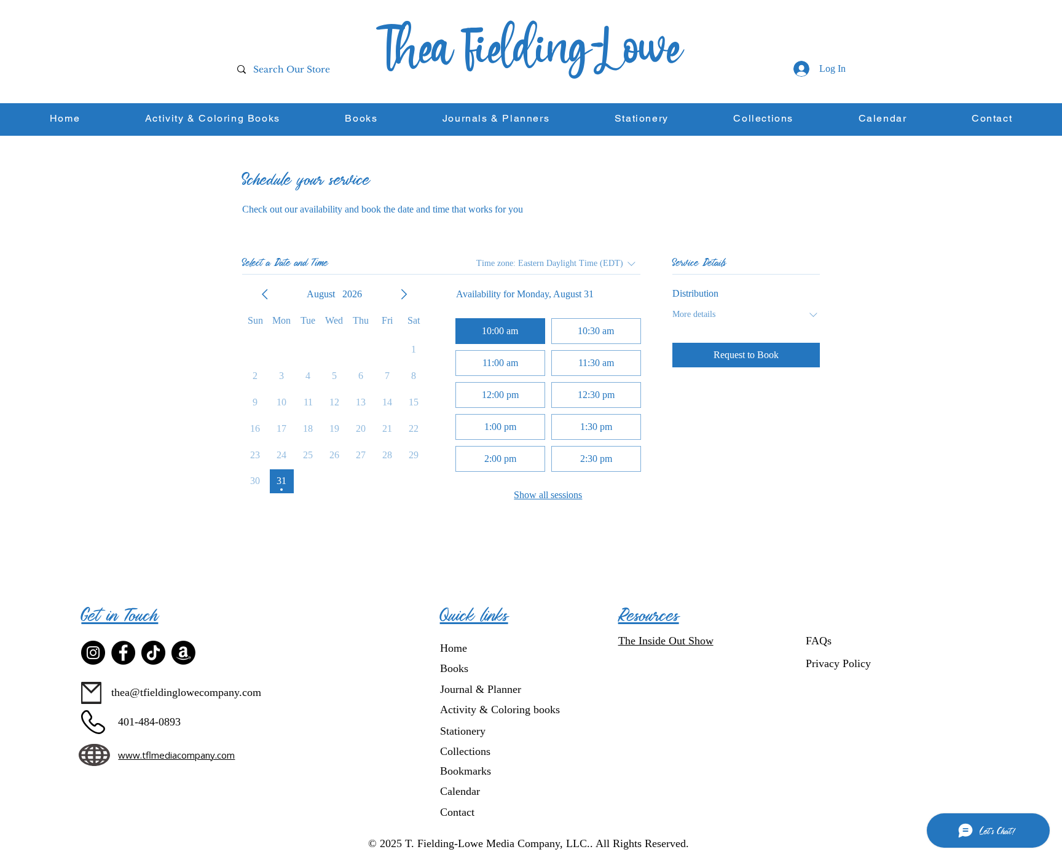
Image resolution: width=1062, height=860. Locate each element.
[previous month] (265, 294)
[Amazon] (183, 653)
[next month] (403, 294)
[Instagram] (93, 653)
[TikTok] (153, 653)
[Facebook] (123, 653)
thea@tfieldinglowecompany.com (186, 692)
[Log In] (801, 68)
